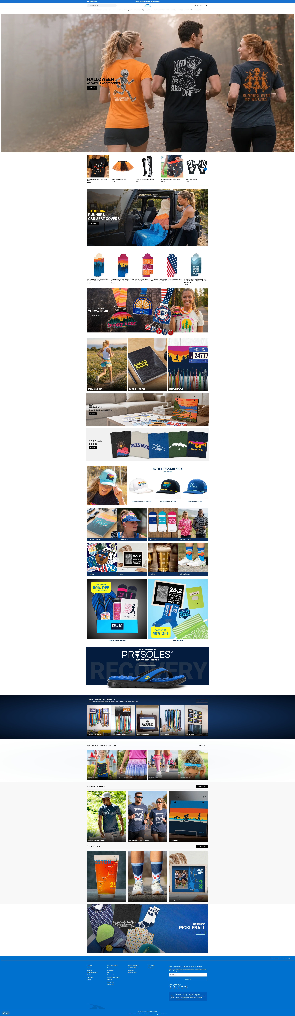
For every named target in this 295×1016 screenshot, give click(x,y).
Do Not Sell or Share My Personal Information (147, 1011)
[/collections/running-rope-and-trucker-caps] (107, 485)
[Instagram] (170, 986)
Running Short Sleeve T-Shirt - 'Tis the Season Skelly (97, 180)
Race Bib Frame (190, 734)
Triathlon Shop (174, 840)
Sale (191, 10)
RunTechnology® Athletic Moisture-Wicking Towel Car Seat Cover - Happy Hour (122, 280)
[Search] (89, 5)
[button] (98, 10)
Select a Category (287, 958)
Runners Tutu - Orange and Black (119, 179)
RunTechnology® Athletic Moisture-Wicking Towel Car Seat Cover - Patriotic (171, 280)
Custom (186, 10)
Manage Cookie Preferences (161, 1014)
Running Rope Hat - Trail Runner (168, 501)
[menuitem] (198, 5)
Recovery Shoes (128, 10)
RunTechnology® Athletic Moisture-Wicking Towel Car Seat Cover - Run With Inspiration (146, 280)
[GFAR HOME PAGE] (147, 5)
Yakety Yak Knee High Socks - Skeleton (145, 179)
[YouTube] (182, 986)
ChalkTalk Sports (93, 1)
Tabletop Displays (165, 734)
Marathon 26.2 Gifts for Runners (96, 840)
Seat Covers (149, 10)
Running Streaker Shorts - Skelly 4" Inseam (170, 179)
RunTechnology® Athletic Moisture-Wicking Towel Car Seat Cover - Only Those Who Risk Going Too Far (195, 281)
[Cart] (206, 5)
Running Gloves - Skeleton (191, 179)
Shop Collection (168, 471)
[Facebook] (174, 986)
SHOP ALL (202, 701)
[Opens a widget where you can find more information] (6, 1013)
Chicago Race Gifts (134, 900)
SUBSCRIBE (188, 979)
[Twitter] (178, 986)
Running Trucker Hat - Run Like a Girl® (141, 501)
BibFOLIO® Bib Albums (143, 734)
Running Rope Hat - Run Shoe (195, 501)
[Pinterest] (186, 986)
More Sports (197, 10)
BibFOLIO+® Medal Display (95, 734)
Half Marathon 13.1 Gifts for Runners (139, 840)
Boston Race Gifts (92, 900)
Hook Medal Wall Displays (119, 734)
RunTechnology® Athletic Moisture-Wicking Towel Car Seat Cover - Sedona (98, 280)
